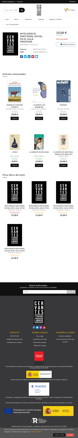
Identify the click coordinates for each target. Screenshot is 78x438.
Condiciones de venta (40, 339)
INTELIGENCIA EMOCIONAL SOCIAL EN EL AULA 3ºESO (15, 250)
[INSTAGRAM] (40, 327)
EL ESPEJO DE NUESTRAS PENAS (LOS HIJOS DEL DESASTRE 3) (63, 153)
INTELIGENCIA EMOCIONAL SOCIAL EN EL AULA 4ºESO (63, 207)
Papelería (28, 19)
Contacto (20, 2)
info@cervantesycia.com (14, 339)
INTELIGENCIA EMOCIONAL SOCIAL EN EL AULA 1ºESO (15, 207)
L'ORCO (15, 152)
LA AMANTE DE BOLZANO (39, 152)
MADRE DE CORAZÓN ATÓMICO (15, 106)
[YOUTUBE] (44, 327)
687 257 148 (14, 336)
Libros (16, 19)
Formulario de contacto (14, 342)
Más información (36, 432)
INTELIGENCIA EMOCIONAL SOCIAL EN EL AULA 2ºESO (39, 207)
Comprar (14, 118)
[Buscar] (22, 10)
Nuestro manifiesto (8, 2)
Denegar (70, 435)
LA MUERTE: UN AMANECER (39, 106)
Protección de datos (39, 342)
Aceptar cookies (59, 435)
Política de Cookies (40, 346)
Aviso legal (39, 336)
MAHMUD (63, 105)
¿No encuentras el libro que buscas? (65, 340)
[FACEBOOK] (33, 327)
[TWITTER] (37, 327)
